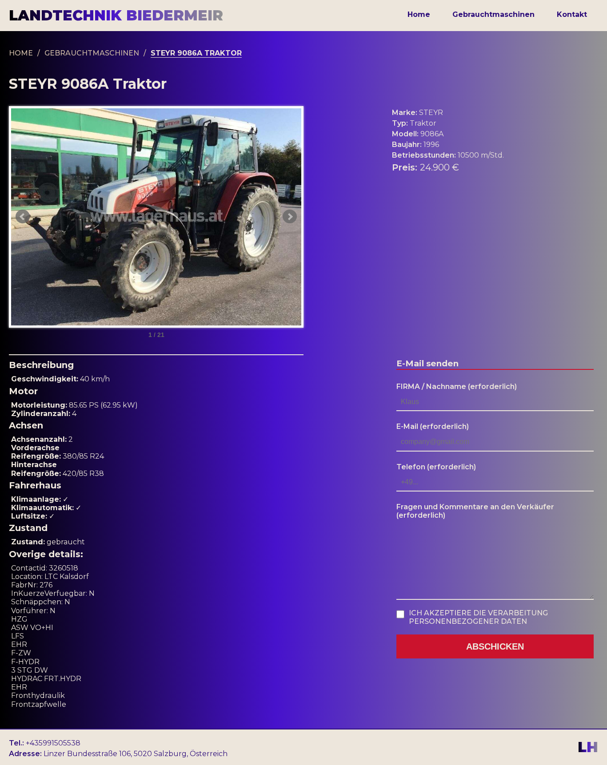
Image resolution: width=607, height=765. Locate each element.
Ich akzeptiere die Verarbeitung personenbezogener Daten (478, 617)
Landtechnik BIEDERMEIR (116, 15)
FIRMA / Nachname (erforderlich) (456, 386)
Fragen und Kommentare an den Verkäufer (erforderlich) (475, 511)
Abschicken (495, 646)
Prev (23, 217)
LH (588, 747)
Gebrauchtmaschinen (493, 14)
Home (418, 14)
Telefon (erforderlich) (436, 467)
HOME (21, 53)
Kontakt (572, 14)
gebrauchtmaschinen (91, 53)
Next (290, 217)
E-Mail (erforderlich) (432, 426)
